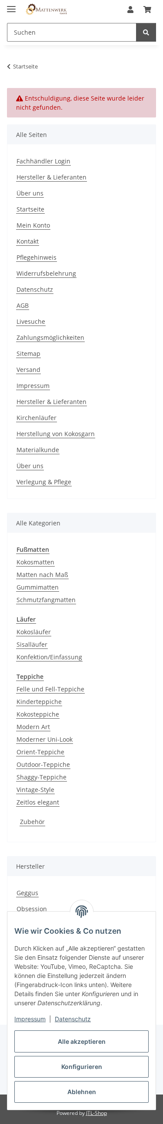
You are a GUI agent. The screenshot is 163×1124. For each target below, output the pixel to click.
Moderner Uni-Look (45, 739)
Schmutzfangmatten (46, 600)
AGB (23, 305)
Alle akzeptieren (82, 1041)
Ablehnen (81, 1091)
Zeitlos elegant (38, 802)
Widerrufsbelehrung (46, 273)
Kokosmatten (35, 562)
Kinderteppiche (39, 701)
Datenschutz (73, 1019)
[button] (130, 9)
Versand (28, 369)
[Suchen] (146, 32)
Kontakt (28, 241)
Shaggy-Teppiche (42, 777)
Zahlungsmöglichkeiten (50, 337)
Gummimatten (38, 587)
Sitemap (28, 353)
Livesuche (31, 321)
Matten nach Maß (42, 574)
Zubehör (32, 822)
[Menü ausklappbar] (11, 5)
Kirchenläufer (37, 418)
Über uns (30, 193)
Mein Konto (33, 225)
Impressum (30, 1019)
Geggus (27, 893)
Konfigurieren (81, 1066)
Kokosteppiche (38, 714)
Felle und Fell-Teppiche (50, 689)
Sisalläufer (32, 644)
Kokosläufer (34, 632)
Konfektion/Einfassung (49, 657)
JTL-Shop (96, 1113)
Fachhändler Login (43, 161)
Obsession (32, 909)
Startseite (30, 209)
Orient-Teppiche (40, 752)
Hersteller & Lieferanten (51, 177)
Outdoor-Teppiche (43, 764)
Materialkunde (38, 450)
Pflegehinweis (37, 257)
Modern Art (33, 727)
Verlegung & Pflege (44, 482)
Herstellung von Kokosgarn (56, 434)
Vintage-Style (35, 789)
